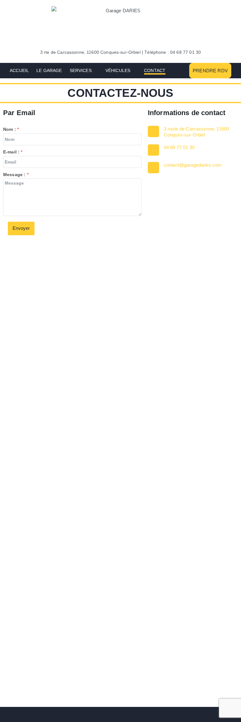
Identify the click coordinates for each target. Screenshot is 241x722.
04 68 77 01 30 (179, 147)
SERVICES (81, 70)
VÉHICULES (117, 70)
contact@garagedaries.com (193, 165)
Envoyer (21, 228)
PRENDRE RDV (210, 70)
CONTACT (154, 70)
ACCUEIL (19, 70)
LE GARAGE (49, 70)
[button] (95, 71)
